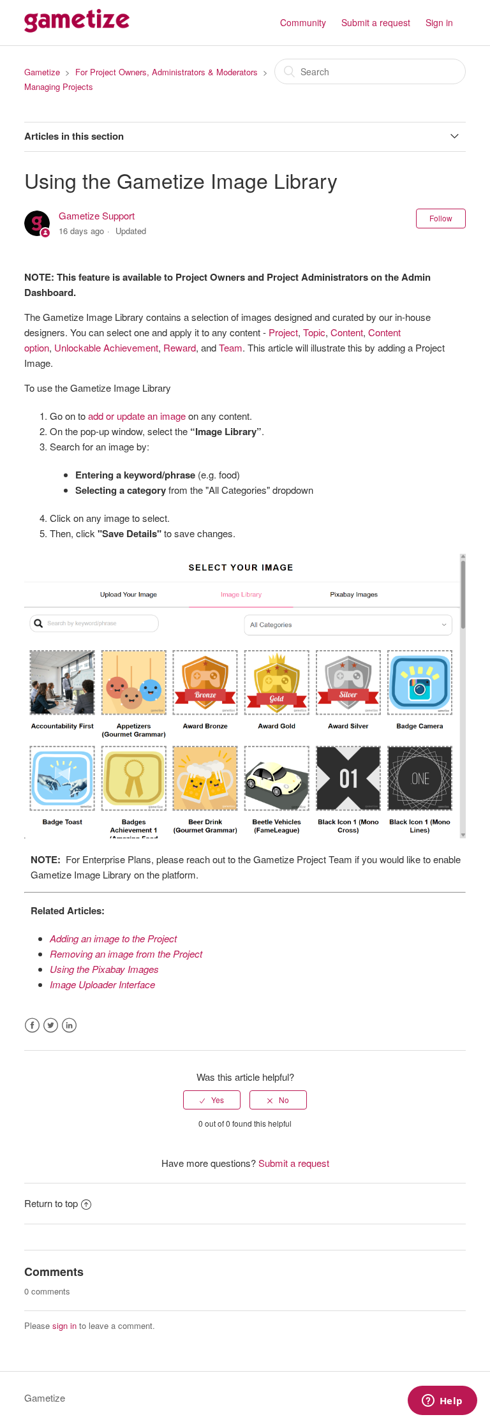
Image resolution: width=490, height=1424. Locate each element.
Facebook (32, 1026)
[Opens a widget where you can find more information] (442, 1402)
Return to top (51, 1203)
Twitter (51, 1026)
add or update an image (137, 415)
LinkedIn (69, 1026)
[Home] (76, 28)
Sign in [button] (439, 22)
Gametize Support (97, 215)
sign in (64, 1325)
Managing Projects (58, 86)
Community (303, 22)
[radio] (212, 1099)
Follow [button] (440, 217)
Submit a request (375, 22)
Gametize (42, 72)
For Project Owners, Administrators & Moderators (166, 72)
